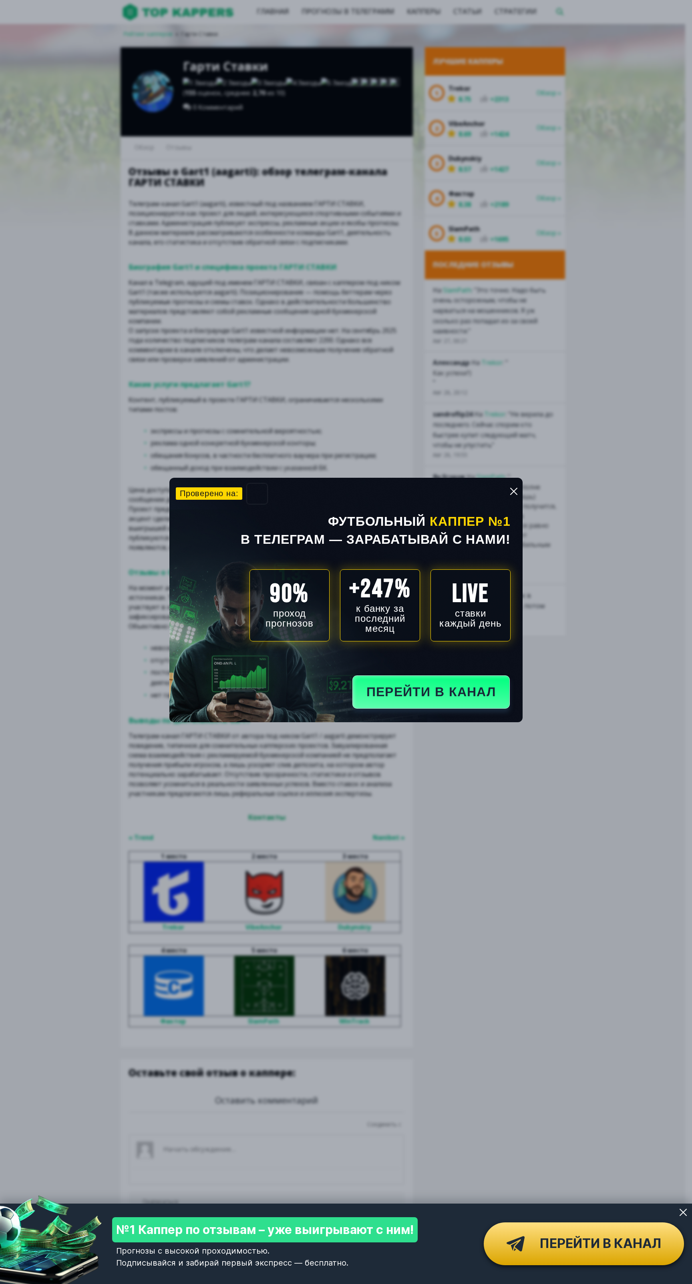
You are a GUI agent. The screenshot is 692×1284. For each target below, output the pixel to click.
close (514, 491)
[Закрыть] (683, 1212)
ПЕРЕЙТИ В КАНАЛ (431, 692)
